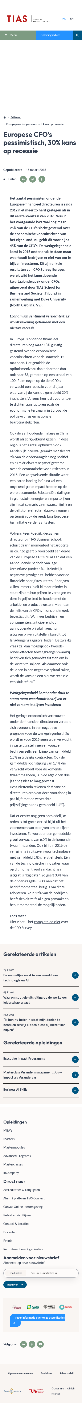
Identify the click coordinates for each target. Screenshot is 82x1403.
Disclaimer (46, 1373)
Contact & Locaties (16, 1224)
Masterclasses (13, 1164)
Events (7, 1241)
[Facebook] (32, 1344)
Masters (9, 1139)
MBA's (7, 1130)
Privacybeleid (67, 1373)
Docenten (9, 1232)
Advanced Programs (17, 1156)
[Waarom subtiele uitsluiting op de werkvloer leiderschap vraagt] (41, 998)
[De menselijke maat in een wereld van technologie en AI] (41, 975)
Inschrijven (12, 1284)
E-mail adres (15, 1273)
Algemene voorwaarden (20, 1373)
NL (64, 18)
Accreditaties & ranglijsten (21, 1190)
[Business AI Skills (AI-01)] (41, 1090)
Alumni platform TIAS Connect (24, 1198)
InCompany (11, 1173)
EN (72, 18)
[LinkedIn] (23, 1344)
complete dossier (47, 921)
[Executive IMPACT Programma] (41, 1059)
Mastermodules (14, 1147)
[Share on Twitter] (32, 179)
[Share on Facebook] (41, 179)
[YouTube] (40, 1344)
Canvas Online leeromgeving (23, 1207)
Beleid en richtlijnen (17, 1215)
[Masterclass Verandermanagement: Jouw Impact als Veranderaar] (41, 1074)
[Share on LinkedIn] (23, 179)
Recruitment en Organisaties (23, 1249)
